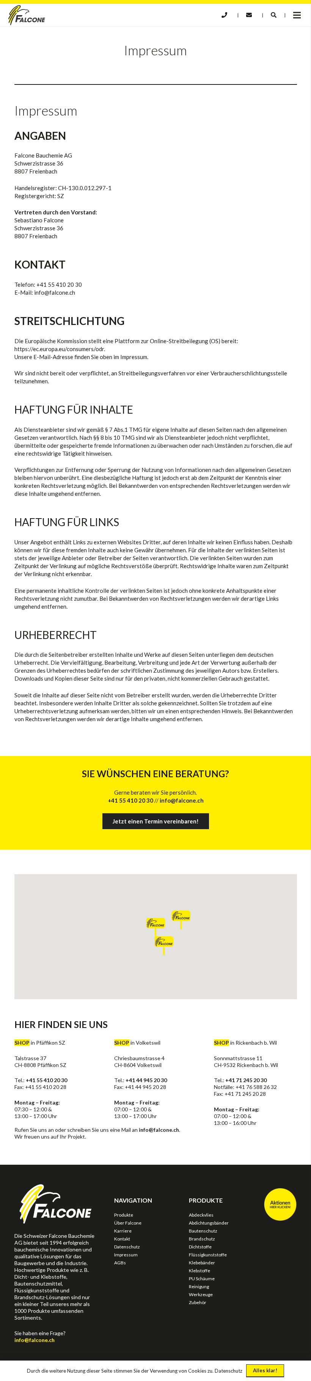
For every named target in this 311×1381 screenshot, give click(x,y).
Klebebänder (202, 1262)
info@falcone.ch (159, 1129)
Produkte (123, 1215)
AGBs (120, 1262)
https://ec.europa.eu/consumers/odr (59, 348)
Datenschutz (127, 1247)
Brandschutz (202, 1239)
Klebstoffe (199, 1270)
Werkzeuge (201, 1294)
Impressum (126, 1255)
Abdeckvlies (201, 1215)
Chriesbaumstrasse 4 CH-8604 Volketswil (139, 1061)
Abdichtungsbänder (209, 1223)
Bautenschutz (203, 1231)
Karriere (123, 1231)
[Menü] (297, 15)
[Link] (27, 15)
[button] (273, 15)
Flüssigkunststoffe (208, 1255)
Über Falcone (127, 1223)
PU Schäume (202, 1278)
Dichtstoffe (200, 1247)
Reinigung (199, 1286)
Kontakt (122, 1239)
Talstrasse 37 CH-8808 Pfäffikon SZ (40, 1061)
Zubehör (197, 1302)
